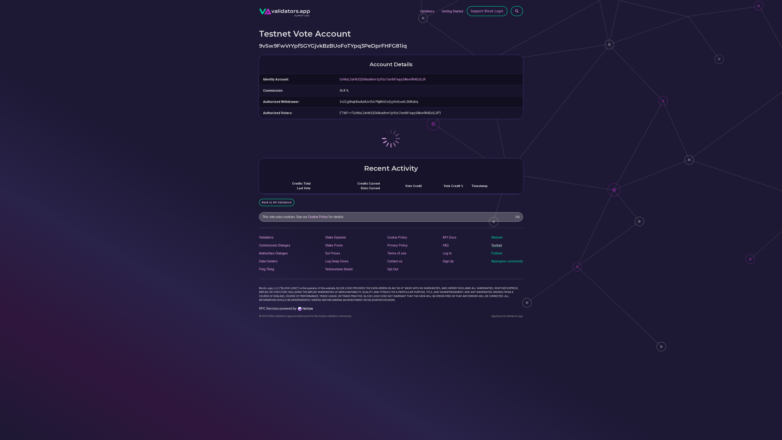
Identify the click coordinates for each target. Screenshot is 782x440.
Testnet (496, 245)
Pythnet (496, 253)
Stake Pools (334, 245)
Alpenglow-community (507, 261)
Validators (427, 11)
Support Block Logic (487, 11)
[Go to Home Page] (284, 11)
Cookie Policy (318, 217)
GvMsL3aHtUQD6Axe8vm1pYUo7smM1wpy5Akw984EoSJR (383, 79)
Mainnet (497, 237)
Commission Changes (274, 245)
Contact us (394, 261)
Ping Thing (266, 269)
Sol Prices (332, 253)
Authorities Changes (273, 253)
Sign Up (448, 261)
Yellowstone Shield (339, 269)
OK (517, 217)
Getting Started (452, 11)
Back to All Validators (277, 202)
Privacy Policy (397, 245)
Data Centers (268, 261)
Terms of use (396, 253)
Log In (447, 253)
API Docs (449, 237)
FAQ (446, 245)
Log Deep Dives (336, 261)
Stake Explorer (335, 237)
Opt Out (392, 269)
